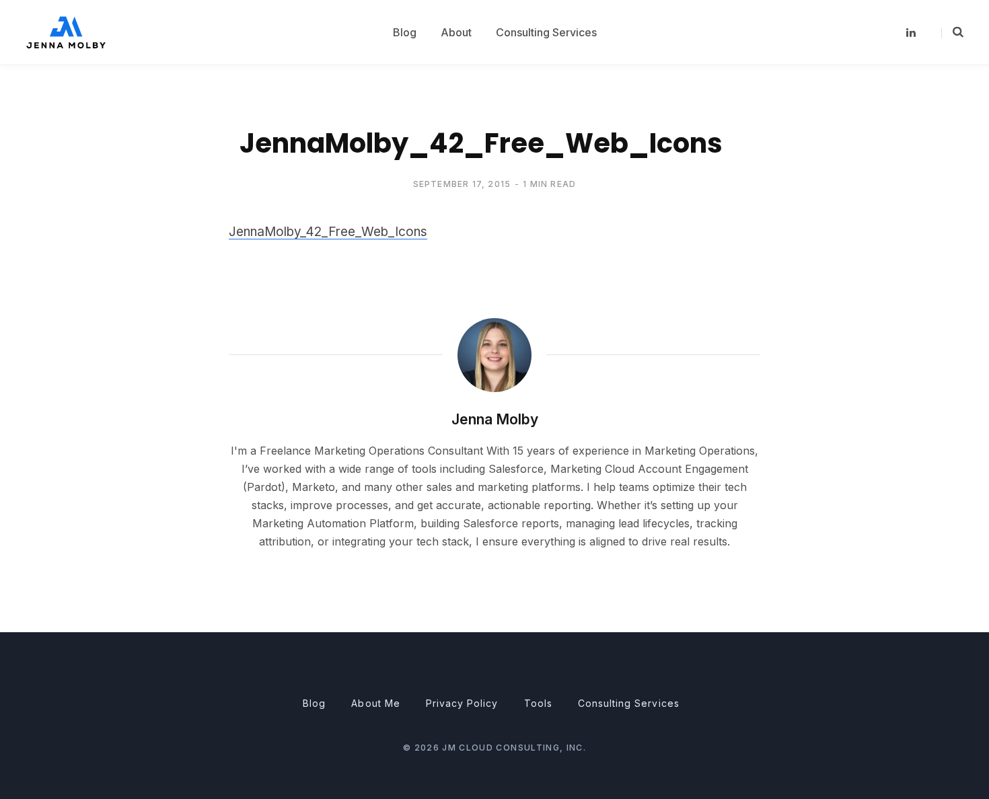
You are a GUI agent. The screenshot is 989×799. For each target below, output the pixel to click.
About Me (375, 703)
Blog (314, 703)
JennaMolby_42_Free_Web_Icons (328, 231)
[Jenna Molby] (66, 31)
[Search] (952, 32)
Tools (538, 703)
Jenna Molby (494, 419)
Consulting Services (629, 703)
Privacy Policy (462, 703)
